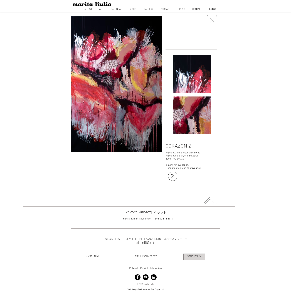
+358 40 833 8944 (163, 218)
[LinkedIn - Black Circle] (154, 277)
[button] (88, 9)
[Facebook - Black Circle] (137, 277)
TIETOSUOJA (155, 268)
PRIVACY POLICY (137, 268)
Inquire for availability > (178, 165)
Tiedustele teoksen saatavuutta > (184, 168)
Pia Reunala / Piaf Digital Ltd (151, 289)
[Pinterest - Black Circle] (146, 277)
